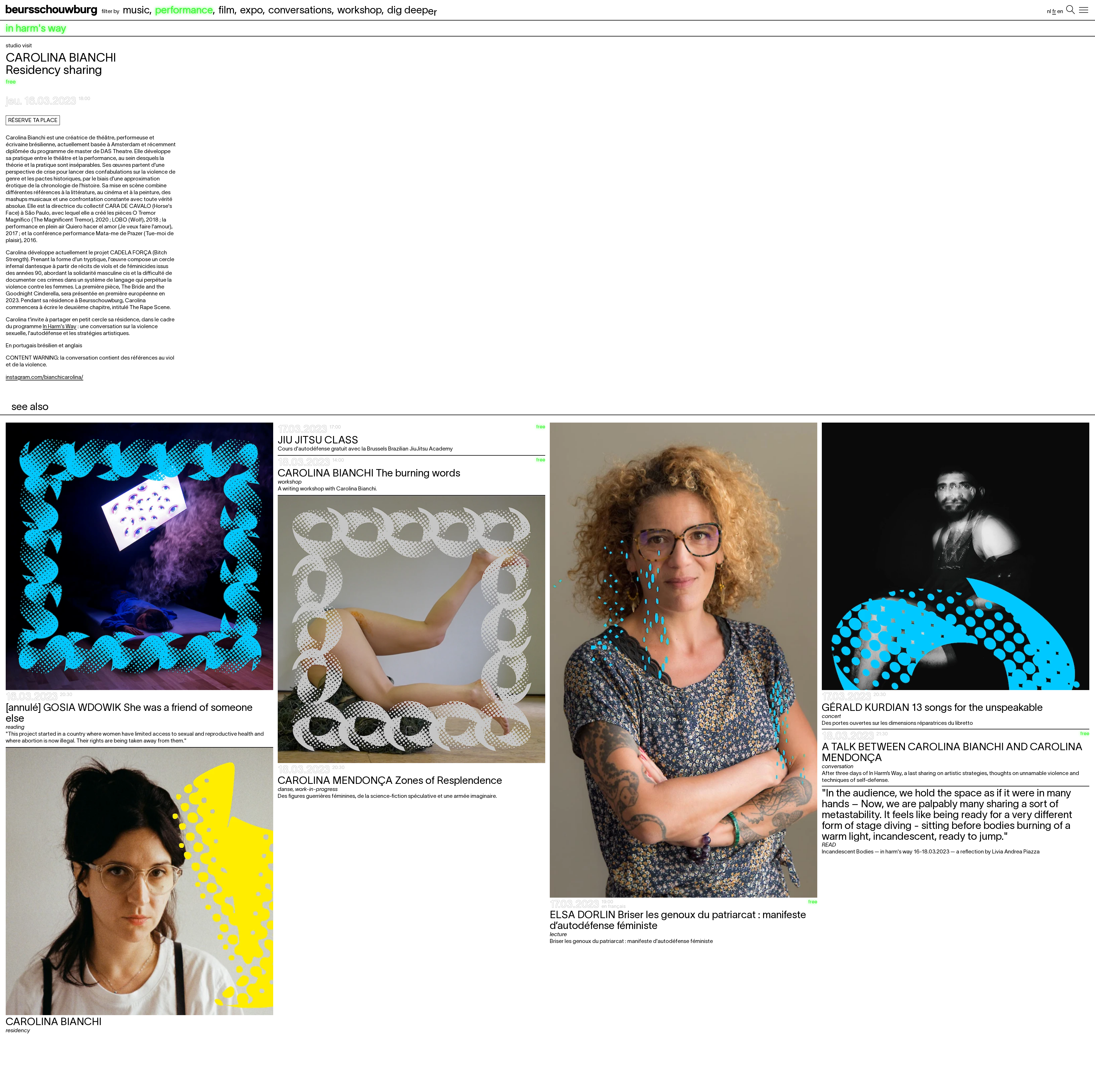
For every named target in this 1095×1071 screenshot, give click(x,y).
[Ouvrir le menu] (1083, 10)
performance (184, 9)
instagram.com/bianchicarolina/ (44, 377)
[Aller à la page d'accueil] (52, 10)
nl (1049, 11)
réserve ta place (33, 120)
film (226, 9)
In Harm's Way (59, 326)
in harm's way (36, 28)
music (136, 9)
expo (251, 9)
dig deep (412, 9)
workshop (359, 9)
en (1060, 11)
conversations (300, 9)
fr (1054, 11)
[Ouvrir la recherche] (1070, 10)
